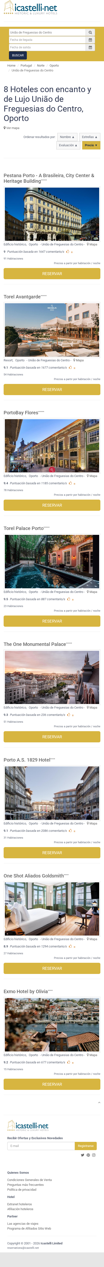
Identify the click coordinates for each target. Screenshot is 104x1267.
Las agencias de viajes (22, 1223)
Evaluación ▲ (68, 145)
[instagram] (94, 1155)
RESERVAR (52, 273)
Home (11, 65)
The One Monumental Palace (35, 644)
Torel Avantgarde (22, 297)
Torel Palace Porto (24, 528)
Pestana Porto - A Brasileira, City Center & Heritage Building (49, 178)
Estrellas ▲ (90, 137)
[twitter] (82, 1155)
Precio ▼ (91, 145)
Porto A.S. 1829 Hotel (27, 760)
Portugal (26, 65)
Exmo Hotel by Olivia (26, 991)
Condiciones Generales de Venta (29, 1180)
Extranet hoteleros (19, 1204)
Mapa (93, 244)
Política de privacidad (21, 1189)
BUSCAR (18, 55)
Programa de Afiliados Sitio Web (29, 1228)
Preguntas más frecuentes (25, 1185)
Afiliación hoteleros (20, 1209)
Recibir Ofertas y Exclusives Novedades (35, 1138)
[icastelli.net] (30, 7)
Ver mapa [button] (12, 128)
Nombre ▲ (67, 137)
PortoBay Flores (21, 413)
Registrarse (86, 1146)
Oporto (54, 65)
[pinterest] (88, 1155)
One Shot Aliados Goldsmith (34, 876)
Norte (41, 65)
